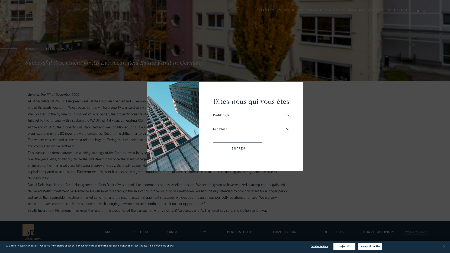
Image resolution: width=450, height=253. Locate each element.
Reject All (344, 246)
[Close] (444, 246)
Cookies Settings (319, 246)
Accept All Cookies (370, 246)
